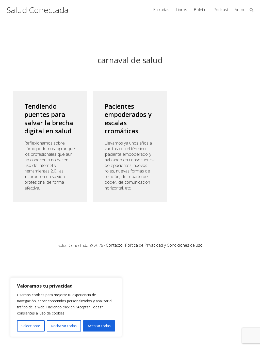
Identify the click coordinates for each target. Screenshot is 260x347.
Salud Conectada (38, 9)
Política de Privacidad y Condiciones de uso (164, 245)
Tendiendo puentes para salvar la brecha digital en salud (48, 118)
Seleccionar (30, 325)
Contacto (114, 245)
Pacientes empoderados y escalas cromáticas (128, 118)
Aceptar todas (99, 325)
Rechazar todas (64, 325)
